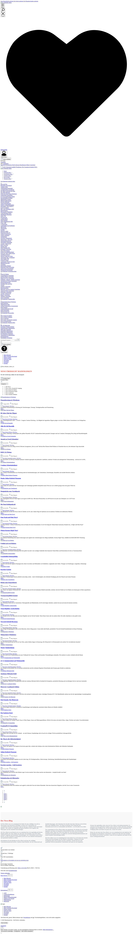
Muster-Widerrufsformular (10, 897)
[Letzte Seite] (4, 802)
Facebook (6, 362)
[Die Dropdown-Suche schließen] (18, 340)
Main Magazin (7, 355)
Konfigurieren (17, 931)
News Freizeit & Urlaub (11, 391)
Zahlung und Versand (9, 898)
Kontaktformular (13, 870)
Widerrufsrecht (7, 900)
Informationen (4, 890)
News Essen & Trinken (11, 390)
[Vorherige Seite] (4, 792)
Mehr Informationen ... (48, 929)
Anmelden (3, 162)
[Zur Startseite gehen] (6, 2)
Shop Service (4, 875)
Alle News (8, 386)
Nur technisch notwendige (7, 931)
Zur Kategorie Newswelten (7, 313)
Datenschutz (7, 895)
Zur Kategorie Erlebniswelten (8, 181)
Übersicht (3, 165)
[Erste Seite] (4, 791)
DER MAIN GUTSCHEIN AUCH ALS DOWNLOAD (14, 860)
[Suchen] (15, 340)
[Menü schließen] (1, 324)
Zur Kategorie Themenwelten (8, 322)
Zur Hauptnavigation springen (31, 1)
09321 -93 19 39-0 (22, 868)
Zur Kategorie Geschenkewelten (8, 271)
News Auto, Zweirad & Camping (14, 388)
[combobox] (8, 340)
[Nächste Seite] (4, 801)
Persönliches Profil (10, 165)
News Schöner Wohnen (11, 394)
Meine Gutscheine (30, 165)
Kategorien (3, 384)
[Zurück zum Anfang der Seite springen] (2, 927)
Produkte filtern (6, 378)
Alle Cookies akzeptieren (27, 931)
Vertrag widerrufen (5, 873)
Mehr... (2, 408)
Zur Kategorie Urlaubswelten (8, 299)
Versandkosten (26, 917)
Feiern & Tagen (7, 359)
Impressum (6, 901)
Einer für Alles (4, 922)
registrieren (5, 163)
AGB (5, 893)
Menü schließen (6, 159)
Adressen (17, 165)
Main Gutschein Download (10, 356)
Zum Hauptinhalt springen (7, 1)
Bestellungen (23, 165)
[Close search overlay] (1, 342)
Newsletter (6, 360)
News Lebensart (9, 393)
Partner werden (7, 357)
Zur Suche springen (19, 1)
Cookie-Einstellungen (9, 894)
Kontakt (6, 363)
